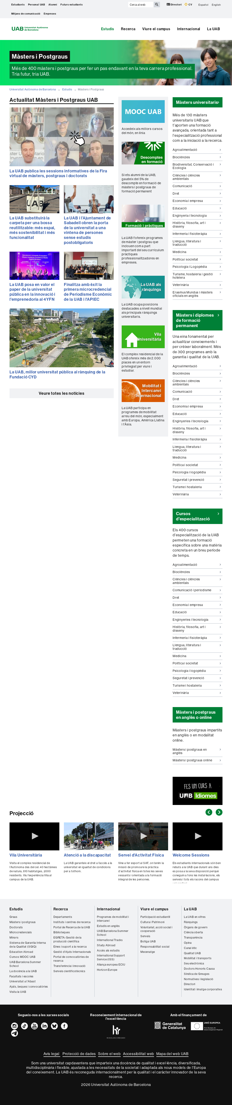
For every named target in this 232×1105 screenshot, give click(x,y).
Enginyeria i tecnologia (190, 216)
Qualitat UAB (192, 953)
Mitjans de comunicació (26, 13)
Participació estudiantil (155, 917)
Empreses (50, 13)
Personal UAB (36, 4)
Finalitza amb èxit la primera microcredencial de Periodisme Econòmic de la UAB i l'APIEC (88, 292)
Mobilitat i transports (198, 958)
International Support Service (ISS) (111, 957)
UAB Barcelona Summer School (25, 964)
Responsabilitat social (154, 946)
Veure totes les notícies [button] (61, 393)
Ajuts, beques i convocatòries (29, 986)
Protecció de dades (79, 1053)
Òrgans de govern (196, 927)
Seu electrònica (194, 963)
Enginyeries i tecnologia (190, 422)
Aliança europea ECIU (111, 964)
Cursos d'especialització (193, 516)
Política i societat (185, 260)
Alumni (52, 4)
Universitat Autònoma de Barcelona (33, 89)
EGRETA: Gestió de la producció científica (67, 939)
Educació (180, 209)
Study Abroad (106, 945)
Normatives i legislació (198, 979)
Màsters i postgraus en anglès (190, 751)
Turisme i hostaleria (187, 488)
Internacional (188, 29)
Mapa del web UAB (172, 1053)
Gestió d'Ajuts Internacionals (72, 952)
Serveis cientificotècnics (69, 971)
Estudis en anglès (108, 926)
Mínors (14, 937)
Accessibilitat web (138, 1053)
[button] (143, 111)
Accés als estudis (108, 950)
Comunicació (182, 187)
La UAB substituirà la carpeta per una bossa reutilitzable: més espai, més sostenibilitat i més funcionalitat (32, 227)
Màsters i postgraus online (192, 760)
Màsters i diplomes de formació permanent (195, 320)
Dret (178, 194)
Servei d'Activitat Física (141, 855)
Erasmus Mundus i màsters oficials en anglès (193, 294)
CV (190, 4)
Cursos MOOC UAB (23, 956)
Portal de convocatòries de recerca (71, 958)
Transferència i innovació (69, 966)
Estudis (107, 29)
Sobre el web (109, 1053)
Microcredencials (21, 932)
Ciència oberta (193, 932)
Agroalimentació (185, 150)
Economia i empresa (188, 202)
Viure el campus (156, 29)
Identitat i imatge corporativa (203, 989)
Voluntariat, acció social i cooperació (156, 929)
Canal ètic (190, 948)
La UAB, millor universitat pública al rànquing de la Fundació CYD (57, 374)
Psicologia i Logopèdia (190, 267)
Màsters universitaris (197, 102)
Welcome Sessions (191, 855)
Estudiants (18, 4)
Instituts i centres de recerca (72, 922)
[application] (34, 836)
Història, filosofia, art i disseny (189, 225)
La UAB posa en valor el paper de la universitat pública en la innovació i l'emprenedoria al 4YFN (32, 292)
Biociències (181, 158)
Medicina (179, 253)
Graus (13, 917)
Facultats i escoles (22, 976)
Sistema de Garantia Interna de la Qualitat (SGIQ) (28, 944)
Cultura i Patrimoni (152, 922)
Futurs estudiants (71, 4)
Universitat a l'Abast (23, 981)
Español (203, 4)
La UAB (213, 29)
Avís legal (52, 1053)
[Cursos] (197, 791)
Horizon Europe (107, 969)
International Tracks (110, 940)
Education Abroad (21, 952)
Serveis (145, 936)
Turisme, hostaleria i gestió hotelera (193, 277)
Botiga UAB (148, 941)
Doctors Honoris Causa (199, 968)
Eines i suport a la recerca (70, 946)
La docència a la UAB (23, 971)
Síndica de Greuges (196, 974)
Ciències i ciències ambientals (186, 178)
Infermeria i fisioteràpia (190, 234)
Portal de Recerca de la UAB (71, 927)
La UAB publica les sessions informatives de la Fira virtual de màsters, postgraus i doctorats (58, 173)
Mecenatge (147, 952)
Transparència (193, 937)
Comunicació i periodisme (192, 591)
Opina (188, 942)
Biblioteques (61, 932)
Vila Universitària (26, 855)
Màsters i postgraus (23, 922)
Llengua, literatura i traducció (187, 244)
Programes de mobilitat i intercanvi (113, 918)
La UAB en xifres (195, 917)
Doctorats (16, 927)
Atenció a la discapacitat (87, 855)
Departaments (62, 917)
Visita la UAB (18, 991)
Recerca (128, 29)
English (216, 4)
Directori (176, 4)
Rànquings (191, 922)
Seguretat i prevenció (188, 480)
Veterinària (181, 286)
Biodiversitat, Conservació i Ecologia (193, 167)
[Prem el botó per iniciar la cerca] (157, 4)
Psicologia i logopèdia (189, 473)
